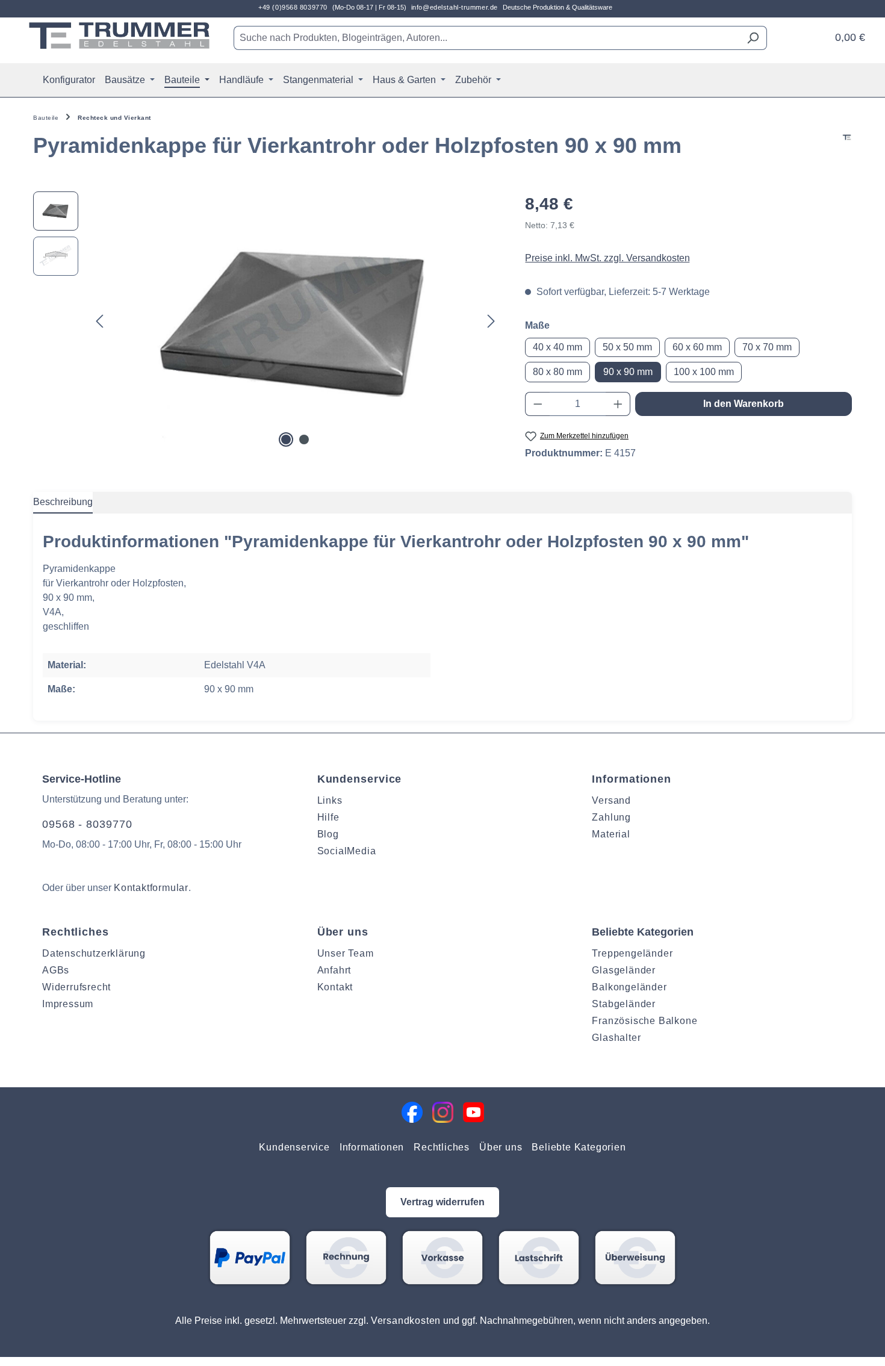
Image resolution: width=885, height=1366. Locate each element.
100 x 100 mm (704, 372)
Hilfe (328, 817)
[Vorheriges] (99, 320)
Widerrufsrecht (76, 987)
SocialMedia (346, 851)
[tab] (63, 503)
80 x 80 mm (557, 372)
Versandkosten (406, 1320)
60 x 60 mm (697, 347)
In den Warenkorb (743, 404)
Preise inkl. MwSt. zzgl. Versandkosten (607, 258)
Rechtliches (75, 932)
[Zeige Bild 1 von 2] (286, 439)
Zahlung (611, 817)
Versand (611, 800)
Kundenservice (359, 779)
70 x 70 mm (767, 347)
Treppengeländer (632, 953)
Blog (328, 834)
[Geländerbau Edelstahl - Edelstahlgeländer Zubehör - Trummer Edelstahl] (119, 35)
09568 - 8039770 (87, 824)
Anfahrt (334, 970)
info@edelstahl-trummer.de (454, 7)
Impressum (67, 1004)
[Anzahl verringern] (537, 404)
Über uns (342, 932)
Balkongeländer (629, 987)
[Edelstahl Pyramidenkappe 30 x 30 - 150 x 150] (295, 320)
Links (330, 800)
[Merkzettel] (799, 33)
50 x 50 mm (627, 347)
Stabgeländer (624, 1004)
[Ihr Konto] (814, 33)
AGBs (55, 970)
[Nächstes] (491, 320)
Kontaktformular (151, 888)
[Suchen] (753, 38)
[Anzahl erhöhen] (618, 404)
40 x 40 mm (557, 347)
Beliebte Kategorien (579, 1147)
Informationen (631, 779)
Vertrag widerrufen (442, 1202)
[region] (267, 320)
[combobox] (486, 38)
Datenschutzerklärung (94, 953)
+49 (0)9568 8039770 (293, 7)
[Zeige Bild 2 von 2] (304, 439)
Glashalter (616, 1037)
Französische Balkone (644, 1021)
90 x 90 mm (628, 372)
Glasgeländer (624, 970)
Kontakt (335, 987)
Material (611, 834)
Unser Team (345, 953)
